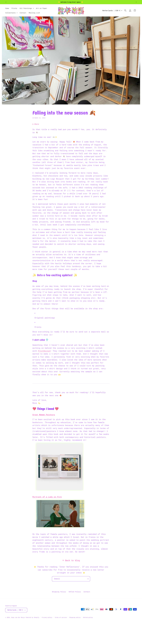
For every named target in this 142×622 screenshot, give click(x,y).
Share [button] (36, 124)
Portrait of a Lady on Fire (47, 497)
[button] (26, 8)
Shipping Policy (59, 592)
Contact (87, 592)
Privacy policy (47, 617)
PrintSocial (44, 351)
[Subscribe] (87, 578)
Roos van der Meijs (18, 617)
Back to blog (72, 560)
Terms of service (61, 617)
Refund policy (88, 617)
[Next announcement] (136, 2)
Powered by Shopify (32, 617)
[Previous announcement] (6, 2)
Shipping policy (75, 617)
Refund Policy (75, 592)
